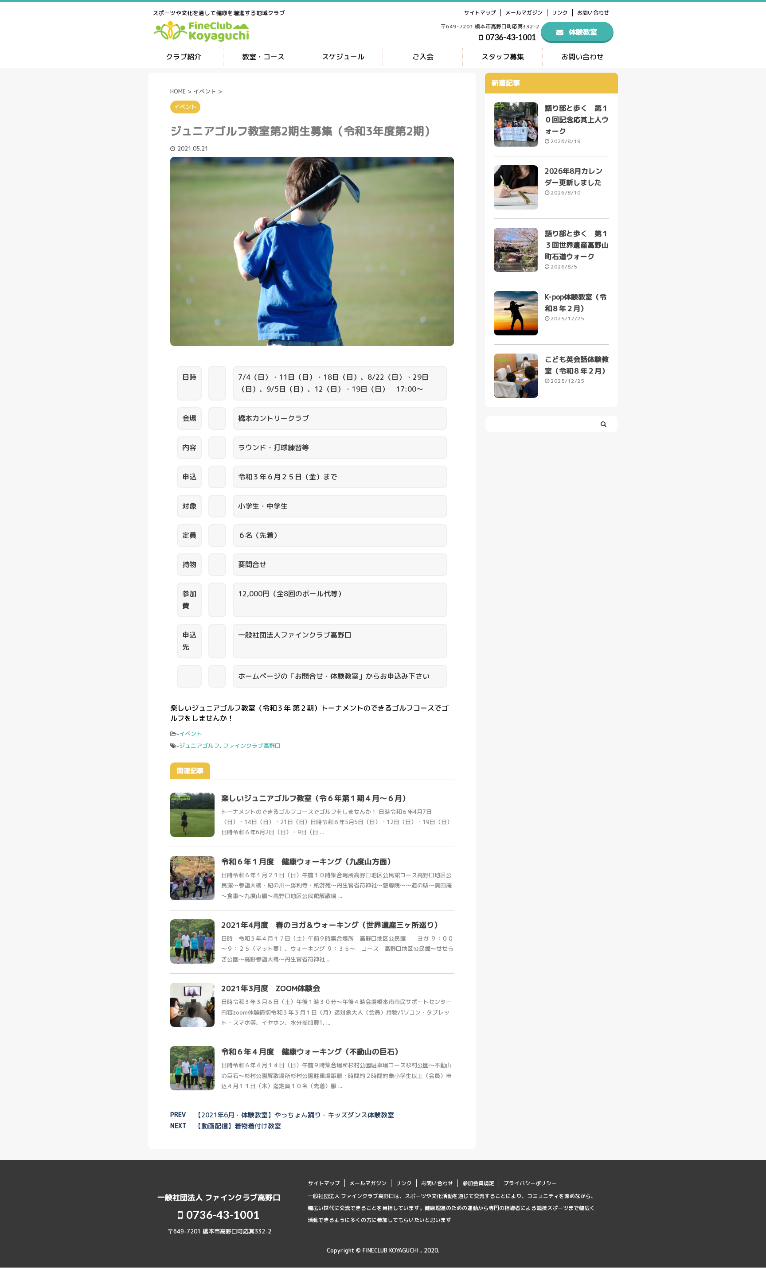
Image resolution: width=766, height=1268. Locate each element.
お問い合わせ (593, 12)
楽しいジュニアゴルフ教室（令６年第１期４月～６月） (315, 798)
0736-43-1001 (510, 37)
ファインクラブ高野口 (252, 746)
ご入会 (423, 57)
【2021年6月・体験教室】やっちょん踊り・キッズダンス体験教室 (294, 1115)
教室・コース (263, 57)
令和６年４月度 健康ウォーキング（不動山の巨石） (311, 1051)
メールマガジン (524, 12)
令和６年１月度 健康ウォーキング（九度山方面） (308, 861)
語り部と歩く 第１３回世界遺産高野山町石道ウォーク (577, 245)
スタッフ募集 (502, 57)
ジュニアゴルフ (199, 746)
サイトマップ (480, 12)
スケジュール (343, 57)
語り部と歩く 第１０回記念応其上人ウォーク (577, 119)
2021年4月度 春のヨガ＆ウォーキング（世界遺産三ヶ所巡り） (331, 925)
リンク (560, 12)
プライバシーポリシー (530, 1183)
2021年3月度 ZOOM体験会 (270, 988)
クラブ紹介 (183, 57)
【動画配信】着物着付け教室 (238, 1126)
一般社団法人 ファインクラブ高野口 (218, 1197)
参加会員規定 (478, 1183)
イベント (190, 734)
